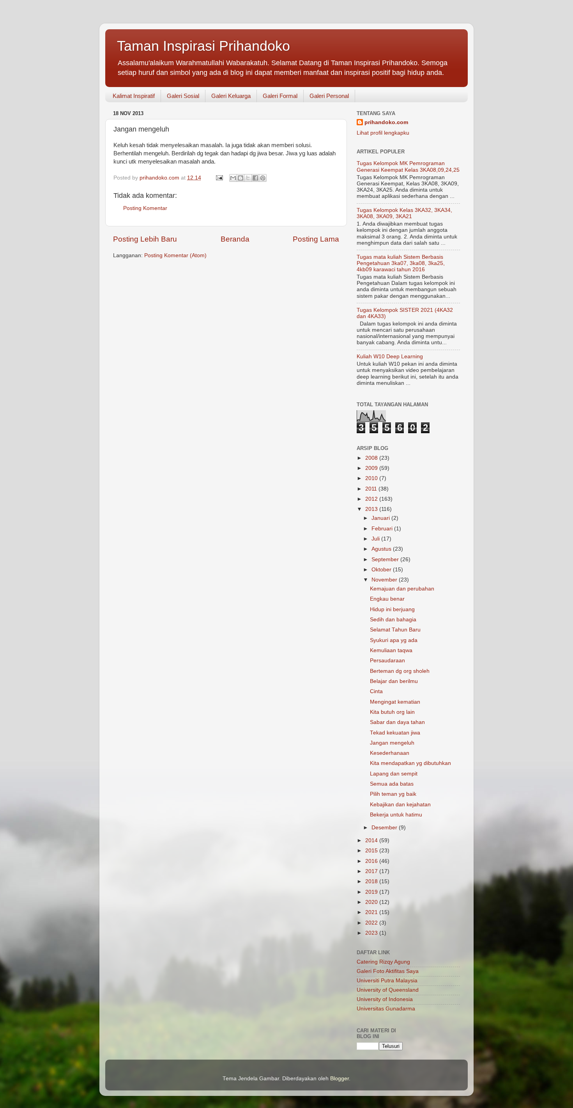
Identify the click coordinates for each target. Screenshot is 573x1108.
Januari (381, 518)
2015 (372, 851)
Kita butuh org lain (392, 712)
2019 (372, 892)
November (385, 580)
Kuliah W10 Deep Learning (390, 356)
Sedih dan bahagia (393, 619)
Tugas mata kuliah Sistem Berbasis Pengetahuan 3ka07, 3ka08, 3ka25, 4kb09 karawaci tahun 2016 (401, 263)
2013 (372, 509)
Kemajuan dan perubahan (402, 589)
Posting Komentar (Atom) (175, 255)
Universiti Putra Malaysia (387, 981)
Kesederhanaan (389, 753)
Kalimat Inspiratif (134, 95)
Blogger (339, 1078)
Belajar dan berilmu (394, 681)
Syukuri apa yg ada (393, 640)
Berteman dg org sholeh (400, 671)
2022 (372, 923)
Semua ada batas (392, 784)
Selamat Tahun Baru (395, 630)
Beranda (235, 239)
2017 (372, 871)
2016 (372, 861)
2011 (371, 489)
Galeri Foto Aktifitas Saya (388, 971)
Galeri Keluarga (231, 95)
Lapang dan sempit (393, 774)
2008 (372, 458)
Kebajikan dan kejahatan (400, 804)
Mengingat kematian (395, 702)
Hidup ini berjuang (392, 609)
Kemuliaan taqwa (391, 650)
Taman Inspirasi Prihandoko (203, 46)
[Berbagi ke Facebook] (255, 178)
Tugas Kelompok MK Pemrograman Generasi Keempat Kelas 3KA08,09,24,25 (408, 166)
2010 (372, 478)
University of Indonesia (385, 999)
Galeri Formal (280, 95)
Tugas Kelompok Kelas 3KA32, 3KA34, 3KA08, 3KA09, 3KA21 (404, 213)
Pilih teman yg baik (393, 794)
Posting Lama (316, 239)
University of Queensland (388, 990)
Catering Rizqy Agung (383, 962)
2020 (372, 902)
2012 (372, 499)
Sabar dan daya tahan (397, 722)
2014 (372, 840)
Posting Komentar (145, 208)
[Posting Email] (219, 178)
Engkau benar (387, 599)
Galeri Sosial (183, 95)
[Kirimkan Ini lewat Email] (233, 178)
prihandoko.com (386, 122)
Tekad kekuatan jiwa (395, 733)
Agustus (382, 549)
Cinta (376, 691)
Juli (376, 539)
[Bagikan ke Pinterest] (263, 178)
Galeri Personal (329, 95)
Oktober (382, 570)
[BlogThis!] (240, 178)
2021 (372, 912)
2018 (372, 881)
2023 (372, 933)
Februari (382, 529)
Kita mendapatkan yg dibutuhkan (410, 763)
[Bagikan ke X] (248, 178)
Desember (385, 828)
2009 (372, 468)
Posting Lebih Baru (145, 239)
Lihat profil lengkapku (383, 133)
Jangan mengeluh (392, 743)
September (385, 559)
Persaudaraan (387, 660)
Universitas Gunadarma (386, 1009)
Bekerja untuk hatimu (396, 815)
